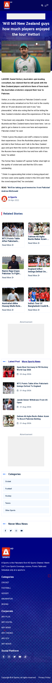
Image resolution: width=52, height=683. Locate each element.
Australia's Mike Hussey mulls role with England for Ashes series (11, 304)
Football (8, 489)
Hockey (8, 496)
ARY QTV (5, 638)
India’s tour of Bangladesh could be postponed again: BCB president (38, 304)
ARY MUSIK (6, 644)
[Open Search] (42, 5)
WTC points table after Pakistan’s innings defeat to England (11, 239)
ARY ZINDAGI (7, 633)
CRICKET (5, 582)
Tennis (8, 503)
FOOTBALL (6, 588)
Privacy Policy (44, 677)
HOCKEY (5, 593)
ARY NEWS (6, 627)
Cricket (8, 481)
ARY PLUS (5, 617)
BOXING (4, 604)
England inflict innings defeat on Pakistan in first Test (38, 270)
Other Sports (10, 510)
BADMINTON (7, 599)
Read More (7, 245)
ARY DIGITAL (6, 622)
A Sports (15, 677)
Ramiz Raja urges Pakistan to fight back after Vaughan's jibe (12, 272)
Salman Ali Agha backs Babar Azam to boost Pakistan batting (39, 237)
